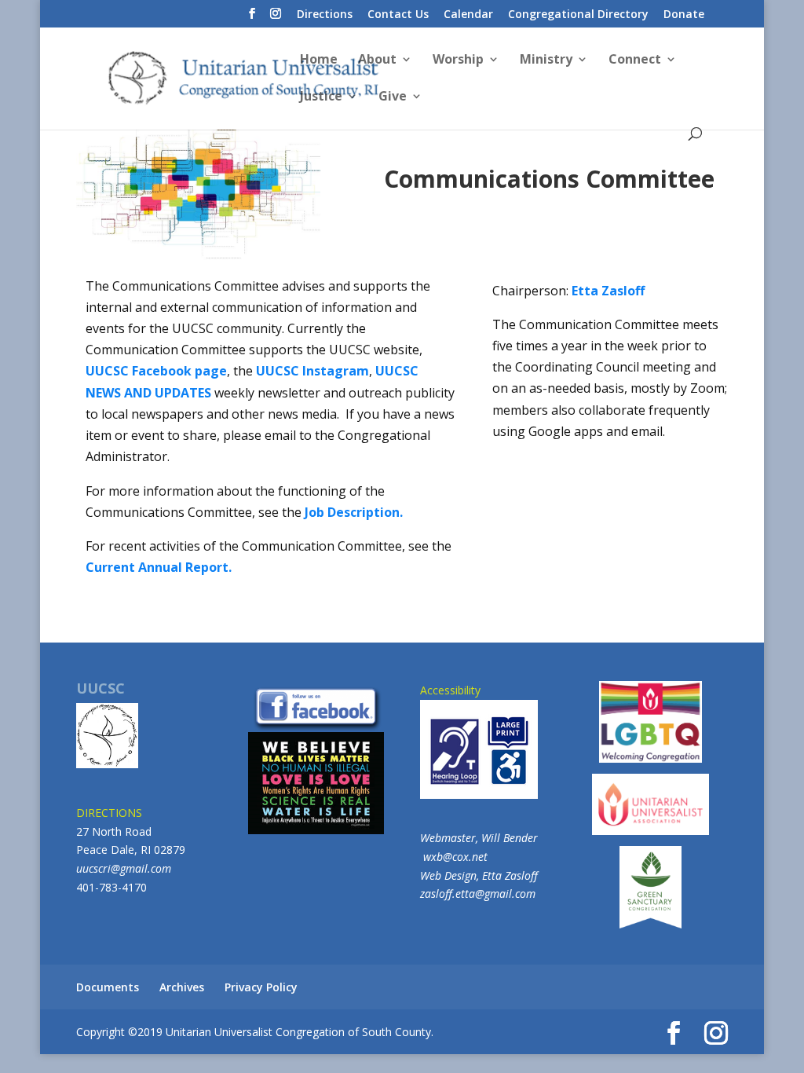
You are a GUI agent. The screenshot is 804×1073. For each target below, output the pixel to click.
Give (392, 97)
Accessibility (450, 690)
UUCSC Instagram (312, 370)
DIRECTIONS (109, 812)
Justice (321, 97)
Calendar (468, 15)
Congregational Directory (578, 15)
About (377, 60)
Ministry (546, 60)
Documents (107, 987)
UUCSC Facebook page (156, 370)
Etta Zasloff (608, 290)
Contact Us (398, 15)
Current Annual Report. (159, 567)
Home (319, 60)
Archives (181, 987)
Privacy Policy (261, 987)
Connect (634, 60)
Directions (325, 15)
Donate (683, 15)
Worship (458, 60)
